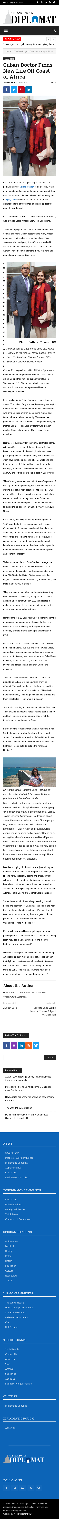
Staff (7, 1364)
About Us (10, 1378)
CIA (7, 1322)
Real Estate (11, 1275)
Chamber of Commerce (18, 1219)
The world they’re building (18, 1108)
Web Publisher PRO (22, 1514)
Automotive (11, 1241)
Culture (9, 1270)
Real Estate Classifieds (17, 1177)
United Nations (13, 1204)
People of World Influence (19, 1157)
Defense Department (16, 1317)
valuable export (27, 187)
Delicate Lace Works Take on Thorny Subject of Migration (43, 1011)
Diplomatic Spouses (16, 1405)
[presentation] (48, 39)
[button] (54, 30)
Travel (8, 1280)
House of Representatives (19, 1307)
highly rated (11, 199)
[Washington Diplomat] (29, 17)
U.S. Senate (11, 1327)
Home (8, 51)
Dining (8, 1251)
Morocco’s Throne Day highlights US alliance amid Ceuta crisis (28, 1089)
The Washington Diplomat (26, 51)
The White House (14, 1302)
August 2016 (47, 51)
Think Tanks (11, 1214)
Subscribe (10, 1373)
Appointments (13, 1167)
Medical (9, 1246)
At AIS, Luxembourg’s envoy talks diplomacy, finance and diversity (28, 1078)
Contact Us (11, 1354)
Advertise (10, 1359)
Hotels (8, 1260)
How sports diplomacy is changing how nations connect (30, 1099)
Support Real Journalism (18, 1383)
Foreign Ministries (15, 1209)
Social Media (12, 1349)
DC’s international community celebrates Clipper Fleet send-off (26, 1116)
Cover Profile (12, 1152)
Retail (8, 1256)
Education (10, 1265)
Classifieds (11, 1172)
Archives (10, 1368)
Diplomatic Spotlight (16, 1162)
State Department (15, 1312)
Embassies (11, 1199)
